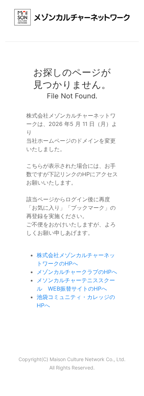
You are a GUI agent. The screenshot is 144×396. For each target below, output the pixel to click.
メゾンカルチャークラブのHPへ (77, 271)
